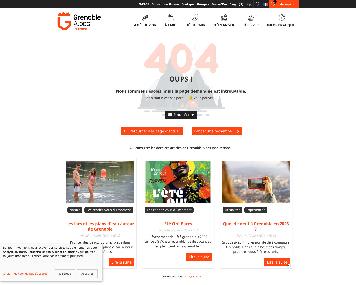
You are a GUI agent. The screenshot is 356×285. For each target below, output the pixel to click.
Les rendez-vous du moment (109, 210)
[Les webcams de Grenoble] (241, 4)
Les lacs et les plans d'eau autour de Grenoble (100, 226)
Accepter (87, 274)
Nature (74, 210)
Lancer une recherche (213, 131)
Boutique (188, 4)
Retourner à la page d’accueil (155, 131)
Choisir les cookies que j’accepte (25, 274)
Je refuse (65, 274)
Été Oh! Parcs (178, 223)
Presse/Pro (219, 4)
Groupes (203, 4)
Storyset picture (194, 276)
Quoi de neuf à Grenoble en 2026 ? (256, 226)
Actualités (232, 210)
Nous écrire (184, 114)
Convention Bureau (165, 4)
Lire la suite (121, 262)
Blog (233, 4)
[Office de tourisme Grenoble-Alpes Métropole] (79, 21)
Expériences (255, 210)
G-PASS (144, 4)
